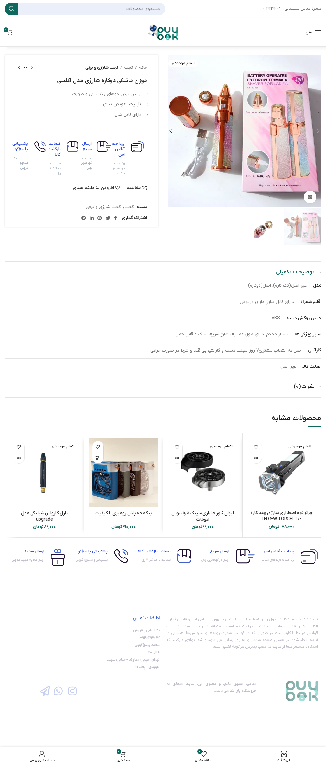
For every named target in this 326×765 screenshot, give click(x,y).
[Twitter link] (108, 218)
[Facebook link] (115, 218)
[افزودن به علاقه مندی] (256, 446)
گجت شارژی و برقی (101, 67)
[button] (97, 457)
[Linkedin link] (92, 218)
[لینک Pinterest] (100, 218)
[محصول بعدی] (19, 68)
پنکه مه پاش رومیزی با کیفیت (123, 513)
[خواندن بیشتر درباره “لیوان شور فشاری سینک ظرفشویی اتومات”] (176, 457)
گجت (128, 67)
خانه (142, 67)
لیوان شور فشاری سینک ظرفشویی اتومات (202, 516)
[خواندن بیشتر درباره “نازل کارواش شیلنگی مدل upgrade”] (18, 457)
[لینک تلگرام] (84, 218)
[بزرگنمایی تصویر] (310, 197)
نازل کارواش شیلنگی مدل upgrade (44, 516)
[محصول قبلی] (32, 68)
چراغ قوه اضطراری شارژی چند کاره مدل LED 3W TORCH (282, 516)
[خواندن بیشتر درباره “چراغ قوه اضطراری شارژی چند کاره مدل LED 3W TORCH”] (256, 457)
